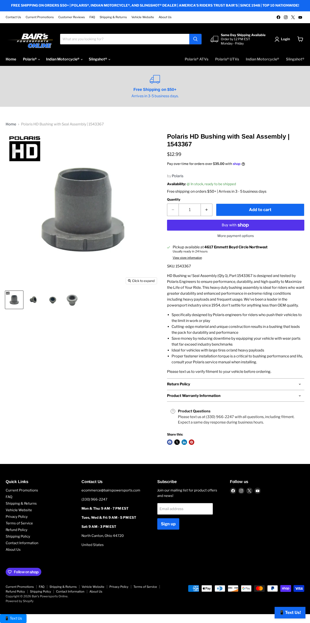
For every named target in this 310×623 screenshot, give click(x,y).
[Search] (195, 39)
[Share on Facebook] (169, 442)
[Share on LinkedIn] (184, 442)
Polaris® (30, 59)
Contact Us (13, 17)
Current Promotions (40, 17)
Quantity (173, 199)
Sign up (168, 523)
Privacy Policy (17, 517)
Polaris (177, 176)
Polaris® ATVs (196, 59)
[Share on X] (177, 442)
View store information (187, 257)
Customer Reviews (71, 17)
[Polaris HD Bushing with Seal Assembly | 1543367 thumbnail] (14, 300)
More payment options (235, 236)
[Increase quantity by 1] (206, 210)
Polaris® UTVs (227, 59)
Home (11, 59)
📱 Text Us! (290, 612)
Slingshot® (98, 59)
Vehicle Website (142, 17)
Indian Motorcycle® (63, 59)
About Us (165, 17)
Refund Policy (16, 530)
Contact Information (22, 543)
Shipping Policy (18, 536)
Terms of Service (19, 523)
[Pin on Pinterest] (191, 442)
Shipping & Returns (113, 17)
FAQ (92, 17)
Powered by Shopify (20, 601)
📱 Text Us (13, 618)
